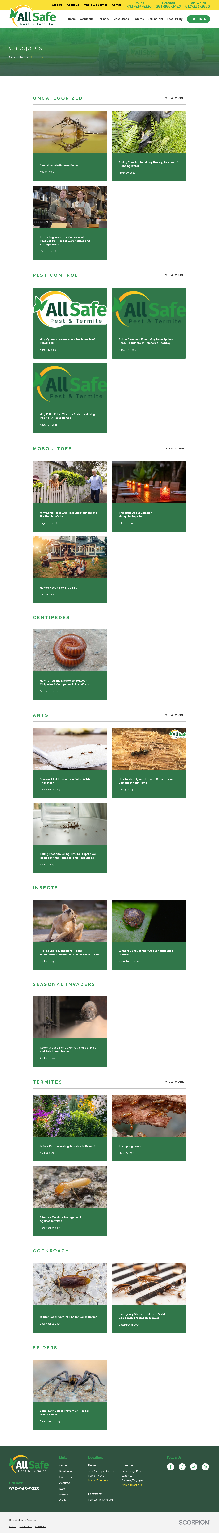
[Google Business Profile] (193, 1466)
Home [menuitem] (72, 19)
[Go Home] (10, 57)
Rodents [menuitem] (138, 19)
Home (63, 1465)
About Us (73, 4)
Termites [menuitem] (104, 19)
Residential (65, 1471)
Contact (117, 4)
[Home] (34, 16)
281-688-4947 (168, 6)
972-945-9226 (139, 6)
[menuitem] (13, 1527)
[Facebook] (170, 1466)
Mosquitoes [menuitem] (121, 19)
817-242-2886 (197, 6)
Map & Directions (98, 1480)
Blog (62, 1488)
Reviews (64, 1494)
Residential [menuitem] (87, 19)
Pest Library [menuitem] (175, 19)
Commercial (66, 1476)
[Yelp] (205, 1466)
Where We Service (95, 4)
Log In (197, 19)
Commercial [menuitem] (155, 19)
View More (174, 98)
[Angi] (182, 1466)
